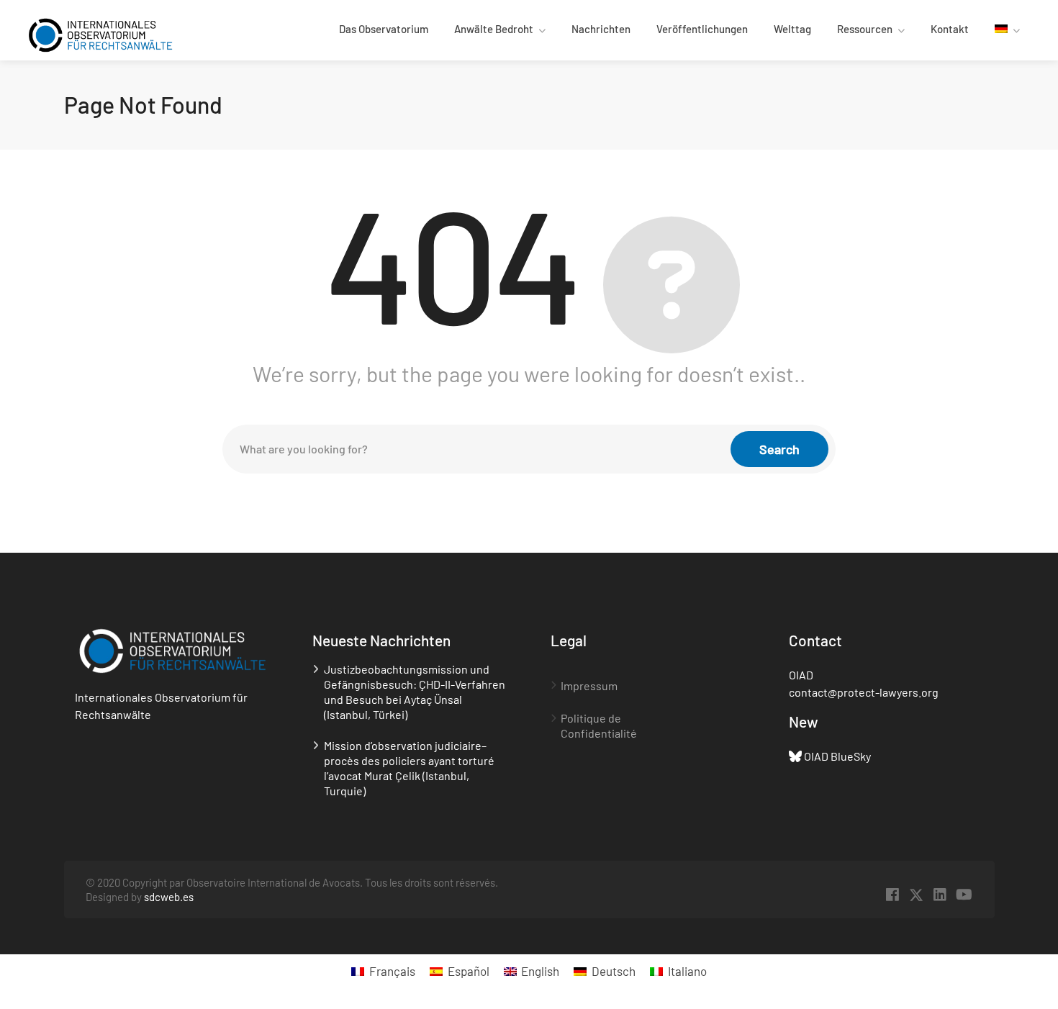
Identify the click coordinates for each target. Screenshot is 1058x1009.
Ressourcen (864, 28)
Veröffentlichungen (702, 28)
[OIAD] (100, 33)
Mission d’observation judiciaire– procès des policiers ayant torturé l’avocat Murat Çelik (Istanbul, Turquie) (409, 767)
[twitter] (917, 895)
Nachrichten (600, 28)
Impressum (589, 685)
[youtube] (964, 895)
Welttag (792, 28)
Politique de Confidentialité (599, 725)
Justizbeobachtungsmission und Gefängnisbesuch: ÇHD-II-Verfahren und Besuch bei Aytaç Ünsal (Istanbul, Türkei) (414, 691)
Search (779, 449)
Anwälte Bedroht (493, 28)
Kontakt (950, 28)
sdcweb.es (169, 896)
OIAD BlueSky (837, 756)
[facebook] (893, 895)
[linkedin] (940, 895)
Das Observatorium (383, 28)
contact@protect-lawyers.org (864, 692)
